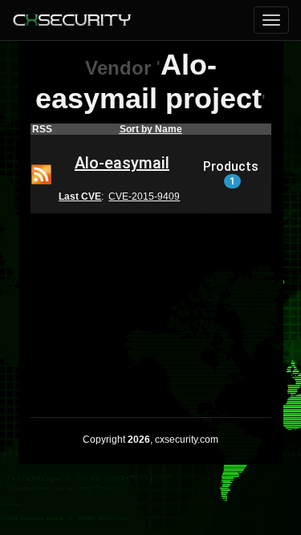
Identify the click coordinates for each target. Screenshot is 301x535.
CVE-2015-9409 (144, 196)
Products (230, 173)
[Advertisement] (151, 305)
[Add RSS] (41, 173)
